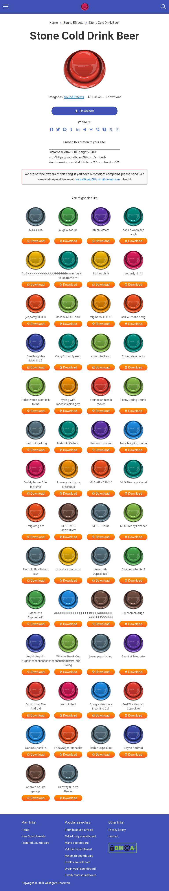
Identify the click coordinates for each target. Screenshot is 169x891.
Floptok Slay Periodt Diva (35, 571)
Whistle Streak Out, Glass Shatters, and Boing (68, 661)
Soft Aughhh (101, 273)
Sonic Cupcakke (35, 747)
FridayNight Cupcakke (68, 747)
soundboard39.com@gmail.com (97, 179)
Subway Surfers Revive (68, 789)
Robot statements (133, 356)
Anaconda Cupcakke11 (101, 571)
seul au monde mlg (133, 317)
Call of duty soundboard (80, 836)
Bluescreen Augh (133, 613)
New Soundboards (34, 836)
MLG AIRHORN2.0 (101, 482)
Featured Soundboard (36, 842)
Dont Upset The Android (36, 706)
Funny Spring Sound (133, 399)
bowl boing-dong (36, 443)
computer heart (100, 356)
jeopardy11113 (133, 273)
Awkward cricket (101, 443)
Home (54, 22)
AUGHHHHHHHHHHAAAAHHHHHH (36, 273)
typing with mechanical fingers (68, 402)
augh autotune (68, 230)
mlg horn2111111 (101, 317)
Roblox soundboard (77, 862)
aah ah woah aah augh (133, 232)
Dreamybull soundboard (80, 868)
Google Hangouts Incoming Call (101, 706)
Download (87, 111)
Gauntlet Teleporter (133, 656)
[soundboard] (84, 7)
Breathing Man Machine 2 (36, 358)
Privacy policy (117, 829)
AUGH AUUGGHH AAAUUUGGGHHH (101, 615)
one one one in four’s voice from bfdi (68, 275)
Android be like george (35, 789)
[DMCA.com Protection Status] (127, 848)
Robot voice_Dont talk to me (36, 402)
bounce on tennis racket (101, 402)
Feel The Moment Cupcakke (133, 706)
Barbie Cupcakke (101, 747)
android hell (68, 704)
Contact (113, 836)
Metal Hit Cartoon (68, 443)
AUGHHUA (36, 230)
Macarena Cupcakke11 (36, 615)
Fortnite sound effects (79, 829)
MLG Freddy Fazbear (133, 526)
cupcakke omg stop (68, 569)
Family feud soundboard (80, 875)
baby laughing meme (133, 443)
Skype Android (133, 747)
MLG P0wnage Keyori (133, 482)
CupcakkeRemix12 (133, 569)
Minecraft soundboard (79, 855)
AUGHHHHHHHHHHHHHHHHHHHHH (68, 613)
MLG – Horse (100, 526)
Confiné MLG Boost (68, 317)
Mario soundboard (77, 842)
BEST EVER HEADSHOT (68, 528)
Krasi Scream (100, 230)
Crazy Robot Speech (68, 356)
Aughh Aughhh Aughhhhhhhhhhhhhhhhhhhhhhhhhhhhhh (36, 658)
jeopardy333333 (36, 317)
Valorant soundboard (78, 849)
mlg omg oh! (36, 526)
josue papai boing (100, 656)
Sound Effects (73, 22)
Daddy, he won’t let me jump (36, 484)
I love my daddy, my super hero (68, 484)
